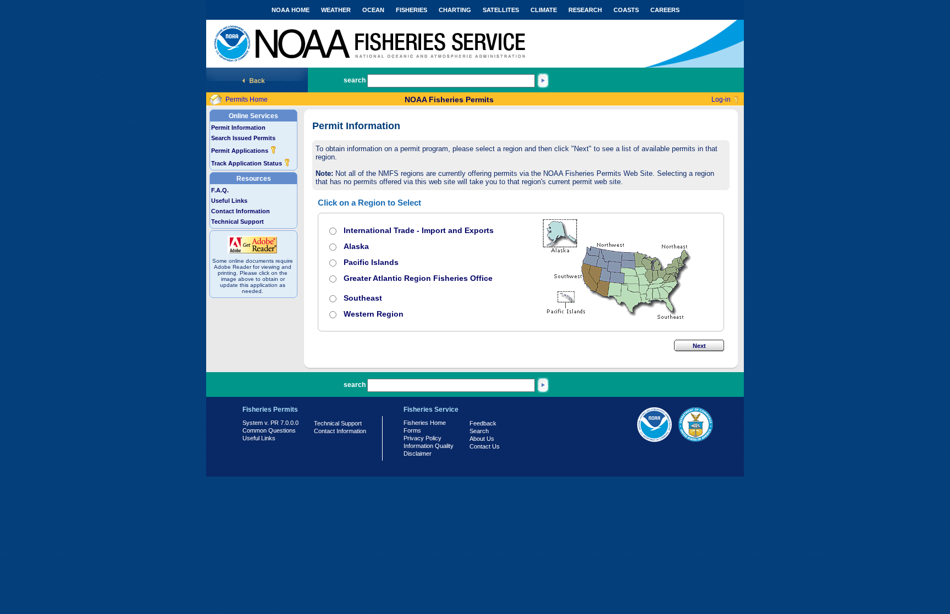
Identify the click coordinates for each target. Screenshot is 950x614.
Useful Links (229, 200)
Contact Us (485, 446)
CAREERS (665, 10)
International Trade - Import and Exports (419, 230)
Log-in (721, 99)
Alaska (356, 246)
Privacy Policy (422, 438)
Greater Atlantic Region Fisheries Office (418, 278)
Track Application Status (247, 163)
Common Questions (269, 430)
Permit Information (238, 127)
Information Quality (429, 445)
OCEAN (373, 10)
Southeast (363, 298)
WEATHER (336, 10)
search (355, 80)
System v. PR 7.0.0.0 (270, 422)
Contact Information (240, 211)
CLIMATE (544, 10)
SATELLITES (501, 10)
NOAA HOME (291, 10)
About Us (482, 438)
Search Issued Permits (243, 138)
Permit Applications (240, 150)
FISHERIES (411, 10)
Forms (412, 430)
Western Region (374, 313)
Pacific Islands (371, 262)
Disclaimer (418, 453)
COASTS (626, 10)
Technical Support (237, 221)
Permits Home (246, 99)
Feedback (483, 423)
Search (479, 431)
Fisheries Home (425, 422)
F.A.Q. (220, 190)
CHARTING (455, 10)
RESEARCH (585, 10)
